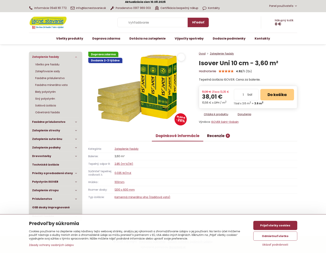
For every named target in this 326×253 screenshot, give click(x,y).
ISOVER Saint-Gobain (225, 122)
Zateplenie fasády (127, 149)
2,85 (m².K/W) (124, 164)
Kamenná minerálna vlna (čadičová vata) (142, 197)
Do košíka (277, 94)
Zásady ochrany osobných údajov (51, 245)
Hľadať (198, 22)
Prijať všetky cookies (275, 225)
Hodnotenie (207, 71)
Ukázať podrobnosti (275, 245)
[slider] (226, 71)
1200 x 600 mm (125, 190)
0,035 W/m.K (123, 173)
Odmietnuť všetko (275, 236)
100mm (119, 182)
